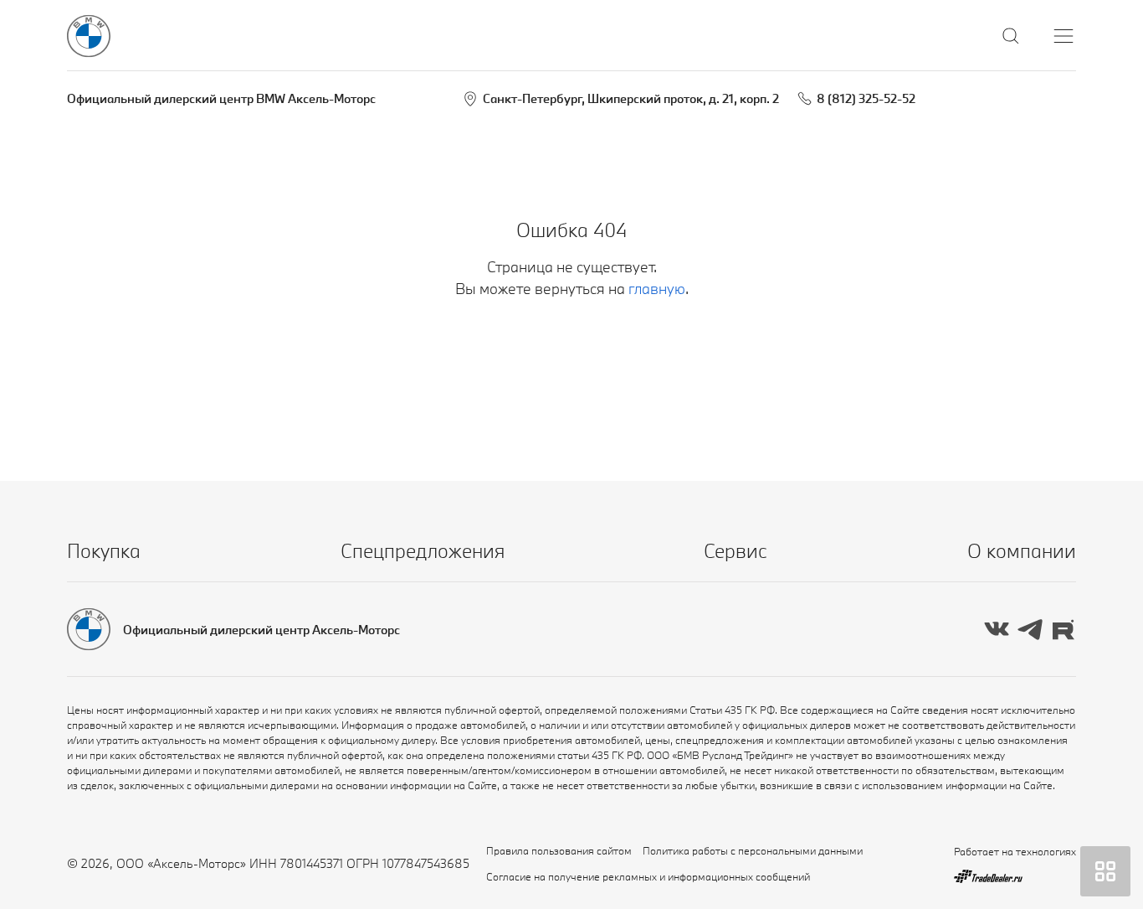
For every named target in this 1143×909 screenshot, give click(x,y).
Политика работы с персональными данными (753, 850)
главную (656, 288)
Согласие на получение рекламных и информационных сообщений (648, 876)
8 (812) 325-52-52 (866, 98)
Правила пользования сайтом (559, 850)
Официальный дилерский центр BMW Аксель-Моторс (221, 98)
